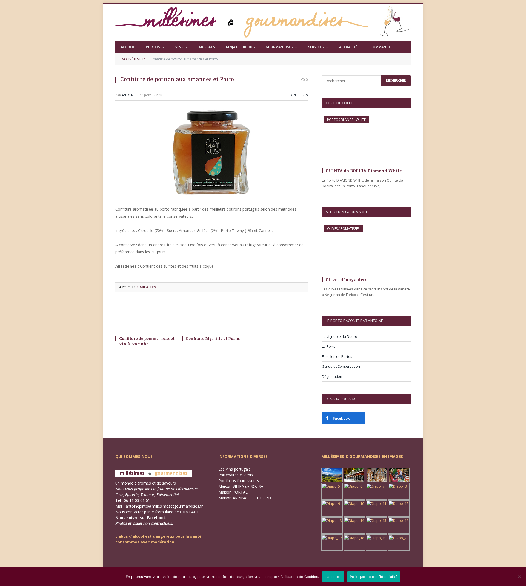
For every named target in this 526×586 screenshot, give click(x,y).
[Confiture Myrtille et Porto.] (211, 315)
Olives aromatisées (343, 228)
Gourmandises (279, 47)
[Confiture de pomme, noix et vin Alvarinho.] (145, 315)
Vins (179, 47)
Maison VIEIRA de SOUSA (240, 486)
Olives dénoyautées (346, 279)
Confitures (298, 95)
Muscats (207, 47)
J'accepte (333, 576)
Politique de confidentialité (374, 576)
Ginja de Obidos (240, 47)
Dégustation (332, 376)
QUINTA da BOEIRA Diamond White (364, 170)
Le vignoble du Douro (339, 336)
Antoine (128, 95)
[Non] (519, 576)
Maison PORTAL (233, 492)
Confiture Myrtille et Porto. (213, 338)
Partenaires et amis (235, 474)
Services (316, 47)
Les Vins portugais (234, 469)
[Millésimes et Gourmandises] (241, 22)
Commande (380, 47)
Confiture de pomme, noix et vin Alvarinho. (147, 341)
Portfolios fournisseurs (238, 480)
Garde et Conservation (341, 366)
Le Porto (329, 346)
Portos (153, 47)
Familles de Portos (337, 356)
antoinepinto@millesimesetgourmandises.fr (164, 506)
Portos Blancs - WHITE (346, 119)
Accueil (128, 47)
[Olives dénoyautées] (366, 248)
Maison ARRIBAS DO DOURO (244, 497)
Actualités (349, 47)
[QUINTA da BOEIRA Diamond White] (366, 139)
